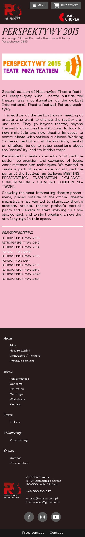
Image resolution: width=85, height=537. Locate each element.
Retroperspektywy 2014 (20, 247)
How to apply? (20, 351)
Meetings (16, 394)
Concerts (16, 384)
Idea (13, 345)
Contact (15, 458)
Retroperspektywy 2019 (21, 270)
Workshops (17, 399)
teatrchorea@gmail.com (43, 502)
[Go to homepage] (14, 22)
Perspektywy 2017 (16, 261)
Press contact (19, 463)
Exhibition (17, 389)
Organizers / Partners (25, 356)
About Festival (30, 38)
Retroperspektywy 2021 (21, 279)
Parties (15, 404)
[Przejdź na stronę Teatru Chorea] (69, 17)
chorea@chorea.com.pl (42, 498)
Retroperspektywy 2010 (21, 238)
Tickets (15, 422)
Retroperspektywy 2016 (21, 256)
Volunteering (19, 440)
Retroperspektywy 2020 (21, 274)
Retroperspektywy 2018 (21, 265)
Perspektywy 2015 (16, 252)
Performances (19, 379)
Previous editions (55, 38)
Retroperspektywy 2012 (21, 243)
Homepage (9, 38)
